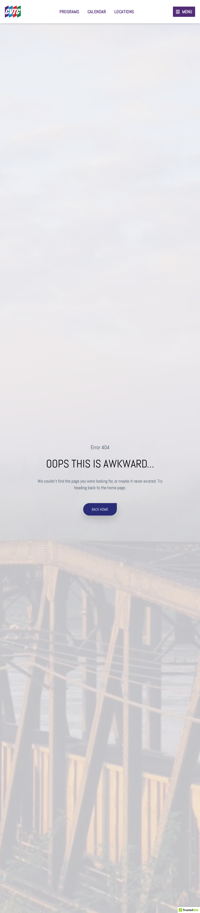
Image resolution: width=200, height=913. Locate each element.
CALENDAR (97, 11)
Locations (124, 11)
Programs (69, 11)
